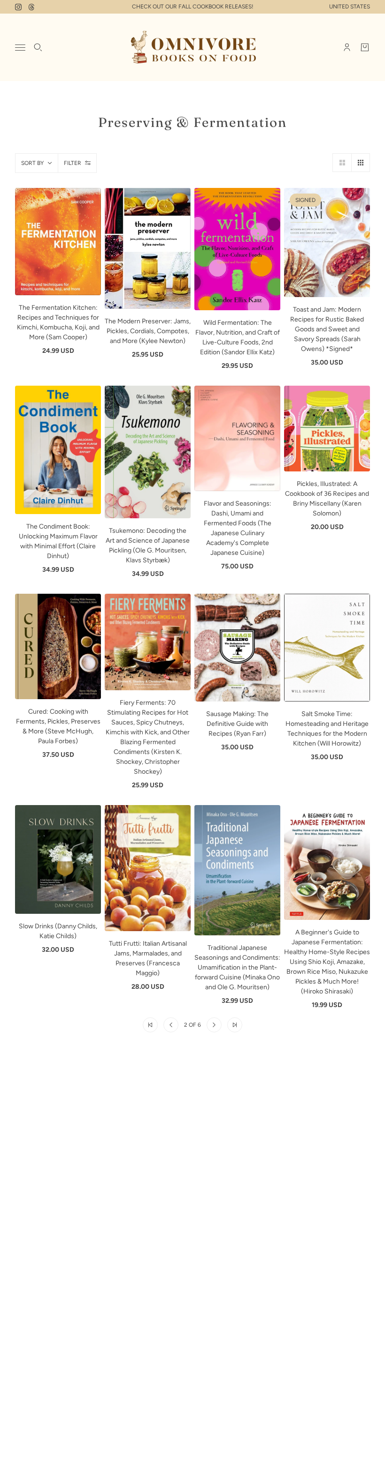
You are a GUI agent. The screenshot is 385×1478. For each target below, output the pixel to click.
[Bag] (365, 47)
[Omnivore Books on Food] (192, 47)
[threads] (31, 7)
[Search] (38, 47)
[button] (341, 162)
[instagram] (18, 7)
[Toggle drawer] (20, 48)
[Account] (347, 47)
